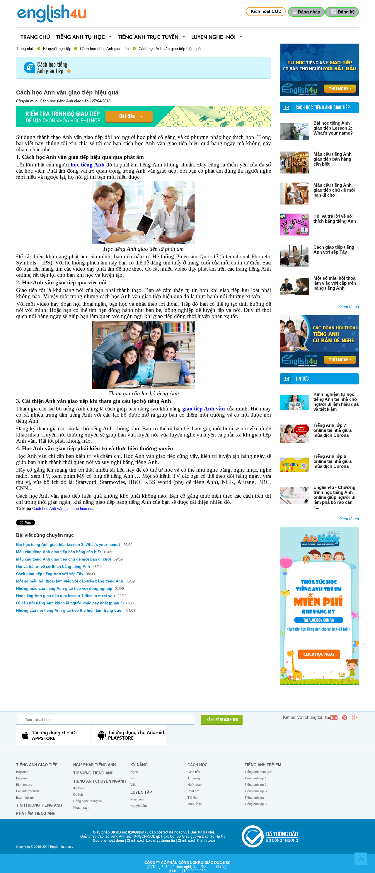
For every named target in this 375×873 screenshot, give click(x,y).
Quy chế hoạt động (108, 840)
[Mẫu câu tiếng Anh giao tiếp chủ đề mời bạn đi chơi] (294, 193)
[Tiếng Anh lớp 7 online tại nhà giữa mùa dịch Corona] (294, 434)
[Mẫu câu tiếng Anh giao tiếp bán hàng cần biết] (294, 162)
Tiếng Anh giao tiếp (37, 765)
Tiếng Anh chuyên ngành (99, 781)
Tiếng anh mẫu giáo (258, 772)
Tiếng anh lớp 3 (256, 791)
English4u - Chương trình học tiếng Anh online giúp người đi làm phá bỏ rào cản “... (334, 497)
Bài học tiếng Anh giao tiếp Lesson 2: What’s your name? (333, 128)
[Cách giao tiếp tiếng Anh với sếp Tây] (294, 256)
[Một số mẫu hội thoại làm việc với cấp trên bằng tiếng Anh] (294, 287)
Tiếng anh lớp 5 (256, 804)
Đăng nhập (309, 11)
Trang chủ (35, 37)
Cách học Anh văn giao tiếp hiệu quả (170, 49)
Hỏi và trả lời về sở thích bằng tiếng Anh (334, 219)
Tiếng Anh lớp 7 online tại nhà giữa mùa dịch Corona (332, 430)
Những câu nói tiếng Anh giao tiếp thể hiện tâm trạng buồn (70, 610)
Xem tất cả (349, 307)
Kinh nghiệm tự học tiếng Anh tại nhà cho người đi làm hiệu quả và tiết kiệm (336, 402)
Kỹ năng (139, 765)
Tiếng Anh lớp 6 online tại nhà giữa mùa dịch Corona (332, 461)
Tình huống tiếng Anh (39, 805)
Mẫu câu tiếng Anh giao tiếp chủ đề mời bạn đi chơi (334, 190)
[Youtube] (331, 717)
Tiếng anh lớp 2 (256, 784)
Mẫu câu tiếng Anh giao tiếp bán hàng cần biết (332, 159)
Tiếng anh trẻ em (263, 765)
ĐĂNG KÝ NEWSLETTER (222, 720)
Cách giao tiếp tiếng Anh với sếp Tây (333, 250)
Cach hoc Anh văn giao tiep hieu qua (63, 508)
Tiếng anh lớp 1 (256, 778)
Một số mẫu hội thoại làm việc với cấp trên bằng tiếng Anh (335, 283)
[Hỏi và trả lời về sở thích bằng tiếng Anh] (294, 225)
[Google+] (354, 717)
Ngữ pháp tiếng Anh (94, 765)
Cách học (197, 765)
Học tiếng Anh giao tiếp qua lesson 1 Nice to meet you (66, 596)
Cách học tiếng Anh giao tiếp (104, 49)
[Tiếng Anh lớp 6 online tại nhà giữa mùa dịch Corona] (294, 465)
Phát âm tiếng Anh (35, 813)
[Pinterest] (344, 717)
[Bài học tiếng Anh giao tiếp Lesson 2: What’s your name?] (294, 131)
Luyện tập (141, 792)
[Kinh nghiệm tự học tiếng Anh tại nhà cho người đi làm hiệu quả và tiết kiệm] (294, 403)
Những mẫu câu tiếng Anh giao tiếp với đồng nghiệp (64, 588)
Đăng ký (346, 11)
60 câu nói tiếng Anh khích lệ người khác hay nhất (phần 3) (70, 603)
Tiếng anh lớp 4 (256, 797)
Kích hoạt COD (266, 11)
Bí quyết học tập (57, 49)
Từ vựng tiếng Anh (93, 773)
